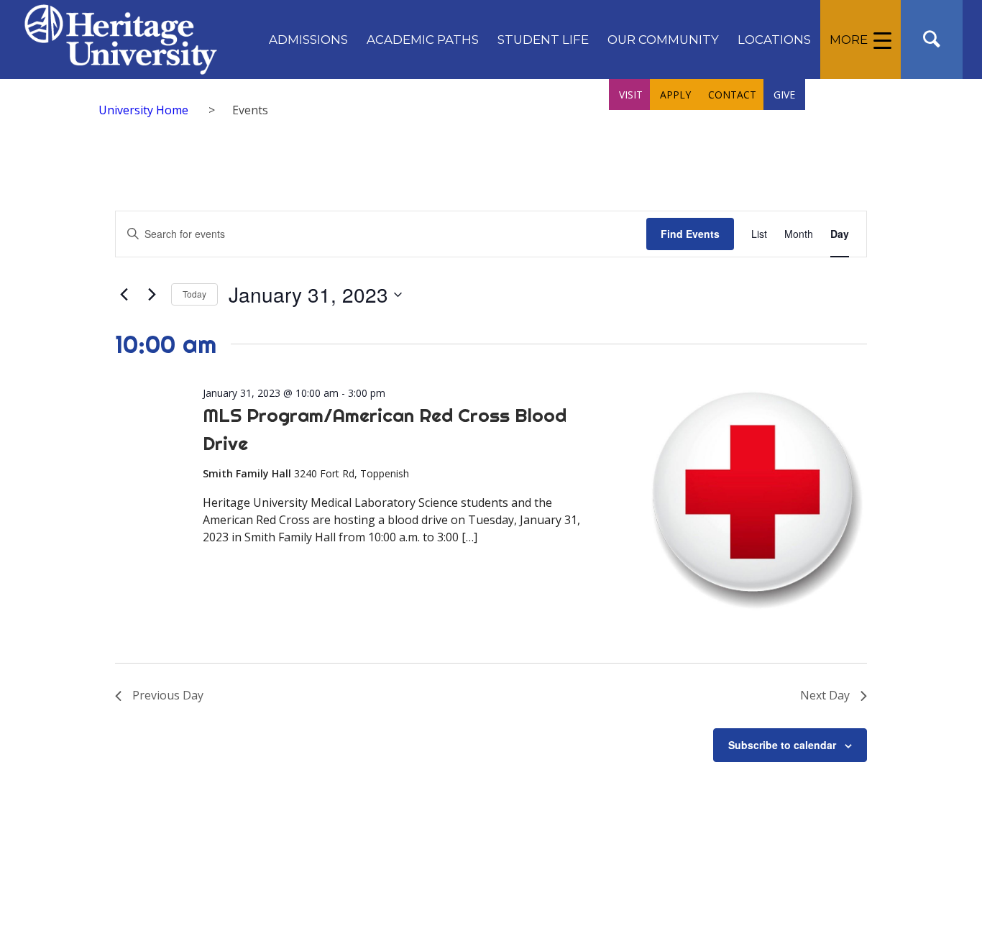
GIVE (784, 94)
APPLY (675, 94)
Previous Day (167, 695)
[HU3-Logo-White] (120, 39)
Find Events (690, 233)
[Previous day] (123, 294)
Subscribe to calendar (782, 745)
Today (194, 294)
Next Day (825, 695)
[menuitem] (308, 39)
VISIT (631, 94)
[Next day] (151, 294)
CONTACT (732, 94)
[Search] (932, 39)
